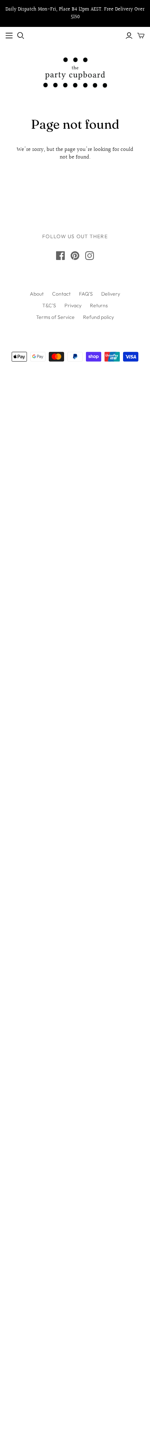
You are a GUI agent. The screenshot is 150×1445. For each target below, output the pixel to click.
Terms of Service (55, 317)
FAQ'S (86, 294)
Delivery (110, 294)
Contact (61, 294)
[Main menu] (9, 35)
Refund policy (98, 317)
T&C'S (49, 305)
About (37, 294)
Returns (99, 305)
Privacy (73, 305)
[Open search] (20, 35)
